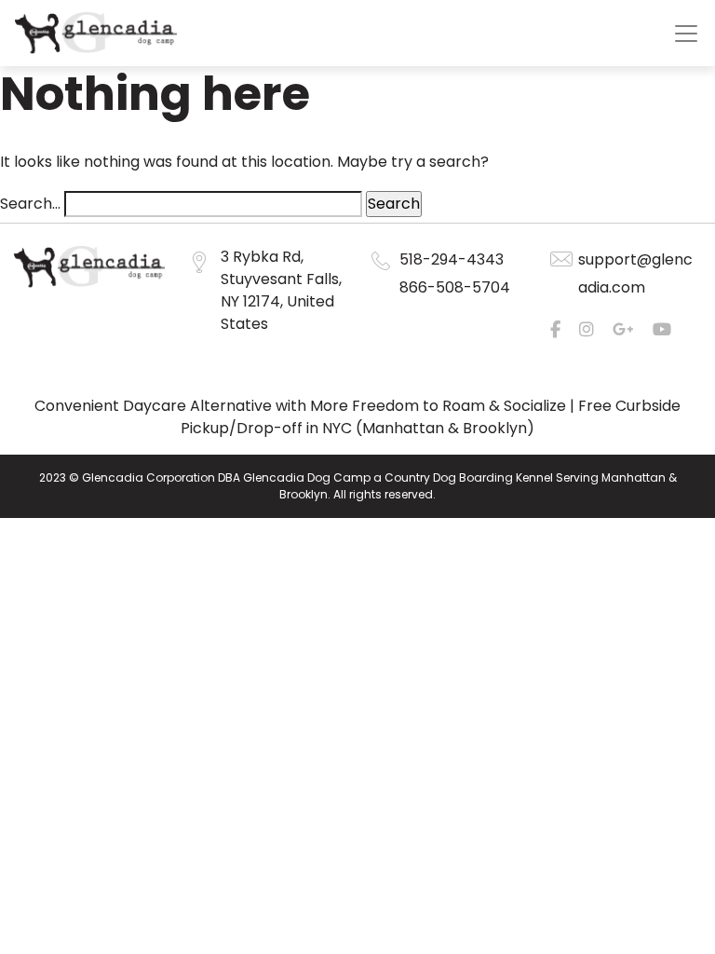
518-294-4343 (451, 259)
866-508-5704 (454, 287)
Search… (30, 203)
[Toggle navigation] (686, 34)
